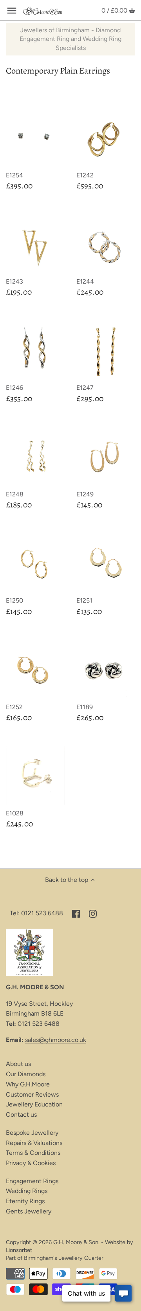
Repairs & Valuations (34, 1143)
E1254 (14, 175)
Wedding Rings (26, 1191)
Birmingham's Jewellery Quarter (63, 1257)
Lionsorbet (19, 1250)
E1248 (15, 494)
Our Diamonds (25, 1074)
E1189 (84, 707)
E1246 (14, 387)
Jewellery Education (34, 1104)
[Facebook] (76, 913)
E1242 (85, 175)
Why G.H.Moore (28, 1084)
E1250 (14, 600)
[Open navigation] (12, 11)
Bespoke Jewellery (32, 1132)
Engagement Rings (32, 1181)
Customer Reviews (32, 1094)
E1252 (14, 707)
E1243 (14, 281)
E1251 (84, 600)
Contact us (21, 1114)
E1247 (85, 387)
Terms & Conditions (33, 1152)
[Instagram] (93, 913)
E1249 (85, 494)
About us (18, 1064)
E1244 (85, 281)
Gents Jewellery (28, 1211)
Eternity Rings (25, 1201)
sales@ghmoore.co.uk (55, 1040)
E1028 (15, 813)
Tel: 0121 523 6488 (36, 913)
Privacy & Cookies (31, 1163)
